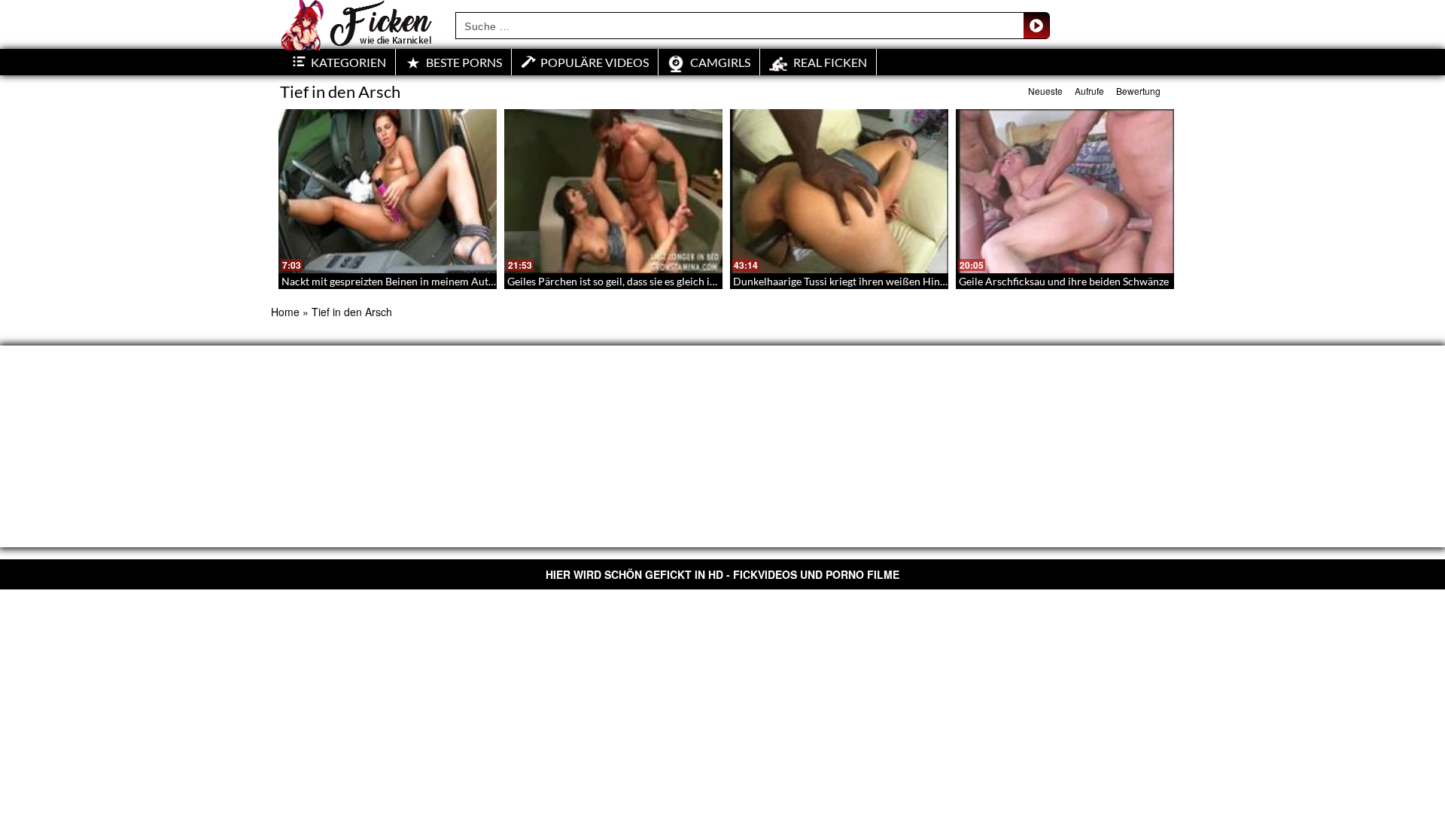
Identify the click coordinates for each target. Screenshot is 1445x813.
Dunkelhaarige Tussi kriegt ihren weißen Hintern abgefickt (868, 281)
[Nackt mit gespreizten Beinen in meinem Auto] (387, 191)
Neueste (1045, 90)
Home (285, 311)
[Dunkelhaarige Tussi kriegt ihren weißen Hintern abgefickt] (839, 191)
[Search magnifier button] (1036, 25)
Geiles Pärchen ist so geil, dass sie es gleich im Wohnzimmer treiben (664, 281)
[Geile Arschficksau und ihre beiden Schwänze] (1065, 191)
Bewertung (1138, 90)
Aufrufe (1089, 90)
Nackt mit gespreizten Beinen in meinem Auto (387, 281)
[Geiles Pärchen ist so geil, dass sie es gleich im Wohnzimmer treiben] (613, 191)
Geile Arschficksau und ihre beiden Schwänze (1064, 281)
